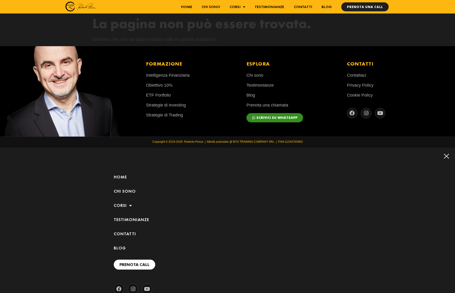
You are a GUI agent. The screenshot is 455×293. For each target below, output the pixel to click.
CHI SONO (211, 6)
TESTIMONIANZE (269, 6)
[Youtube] (380, 113)
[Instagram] (366, 113)
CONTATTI (303, 6)
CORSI (235, 6)
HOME (186, 6)
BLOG (327, 6)
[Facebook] (352, 113)
